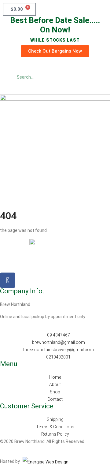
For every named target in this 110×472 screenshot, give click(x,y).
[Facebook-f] (7, 280)
